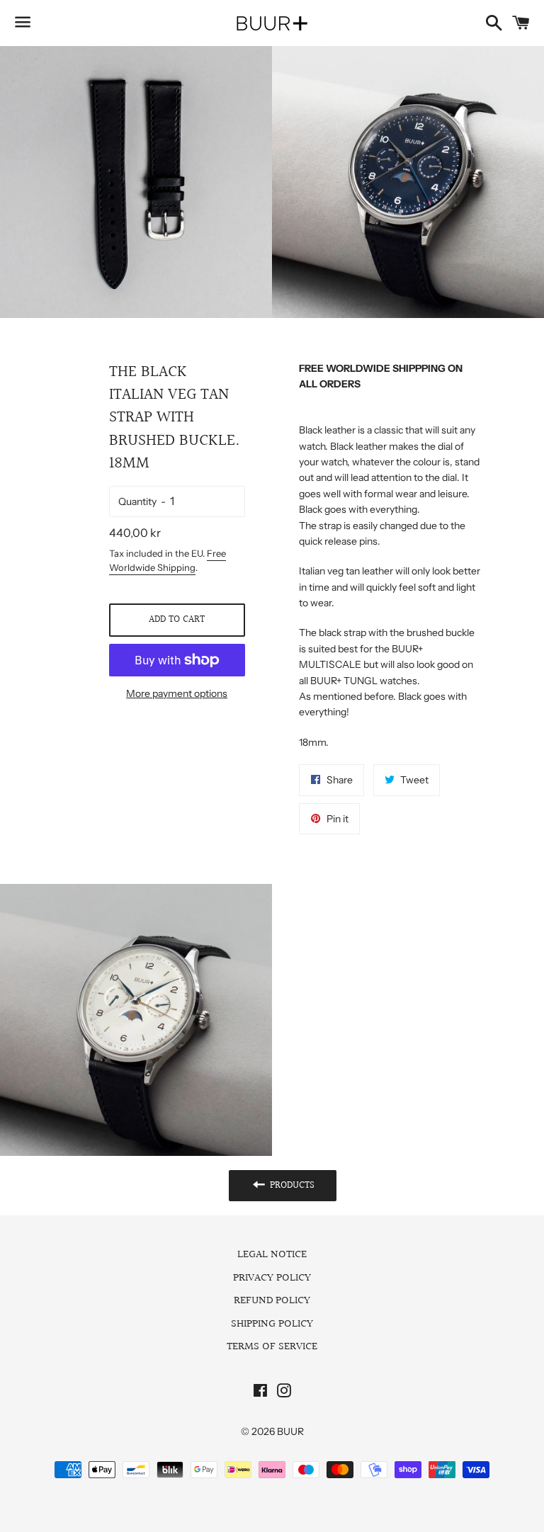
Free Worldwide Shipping (167, 560)
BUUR (290, 1431)
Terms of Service (272, 1347)
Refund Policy (272, 1301)
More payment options (176, 693)
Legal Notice (272, 1255)
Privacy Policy (272, 1278)
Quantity (137, 501)
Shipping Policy (272, 1324)
